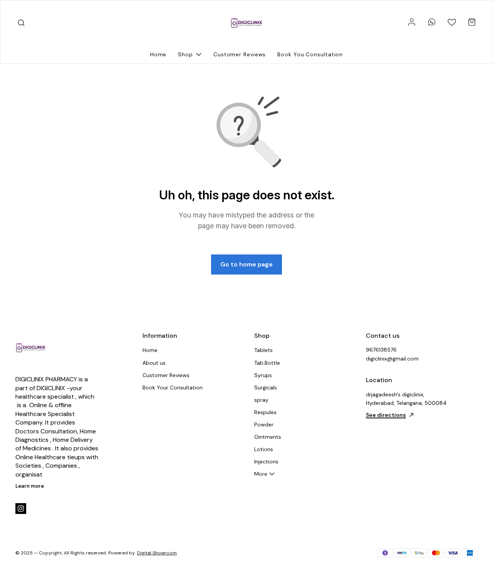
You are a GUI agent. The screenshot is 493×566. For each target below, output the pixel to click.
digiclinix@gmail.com (392, 358)
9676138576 (381, 349)
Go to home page (246, 264)
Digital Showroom (157, 553)
